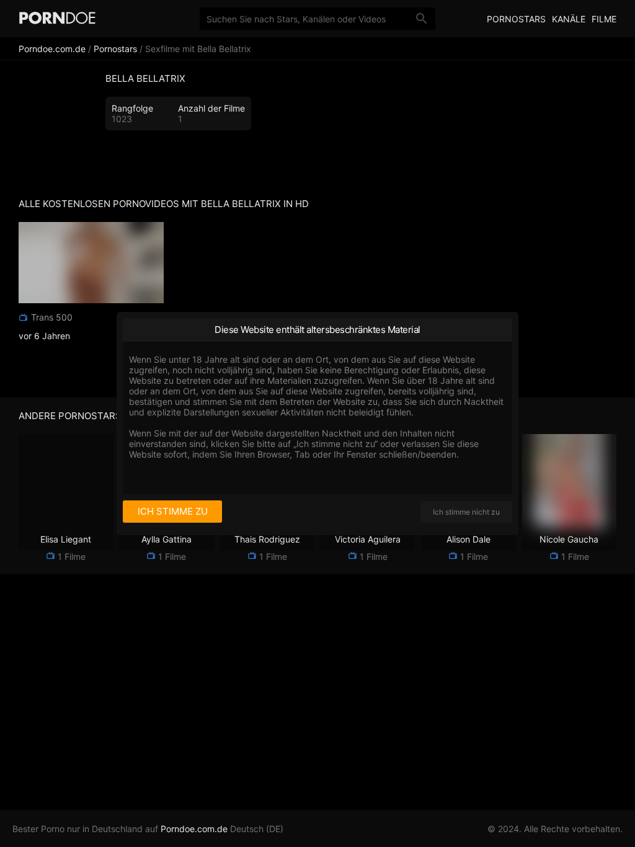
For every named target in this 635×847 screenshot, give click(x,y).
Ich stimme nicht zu (466, 512)
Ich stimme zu (173, 511)
